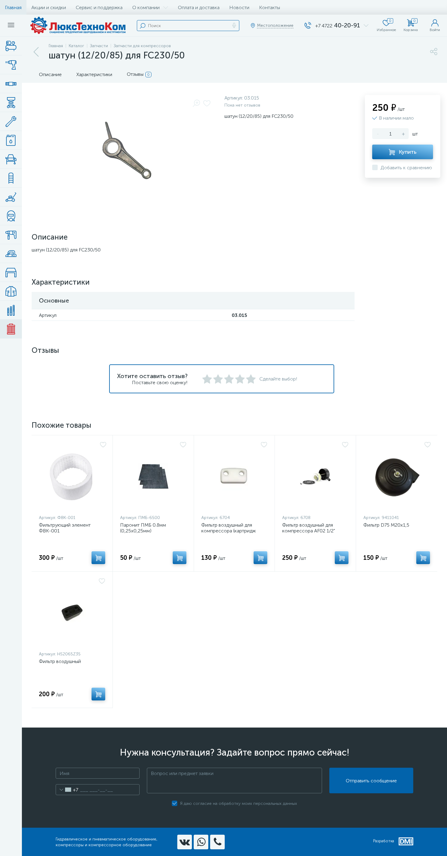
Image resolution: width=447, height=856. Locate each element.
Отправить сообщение (371, 781)
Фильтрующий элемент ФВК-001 (65, 528)
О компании (146, 7)
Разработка (383, 841)
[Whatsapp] (201, 842)
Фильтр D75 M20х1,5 (386, 525)
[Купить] (98, 557)
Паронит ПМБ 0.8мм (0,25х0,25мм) (143, 528)
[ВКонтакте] (184, 842)
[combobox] (67, 789)
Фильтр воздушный (60, 661)
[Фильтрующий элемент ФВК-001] (72, 476)
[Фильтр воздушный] (72, 613)
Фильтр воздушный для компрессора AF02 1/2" (308, 528)
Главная (13, 7)
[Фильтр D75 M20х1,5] (397, 476)
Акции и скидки (48, 7)
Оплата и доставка (199, 7)
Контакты (269, 7)
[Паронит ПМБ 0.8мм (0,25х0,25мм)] (153, 476)
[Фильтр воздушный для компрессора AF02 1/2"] (315, 476)
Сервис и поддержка (99, 7)
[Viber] (217, 842)
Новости (239, 7)
